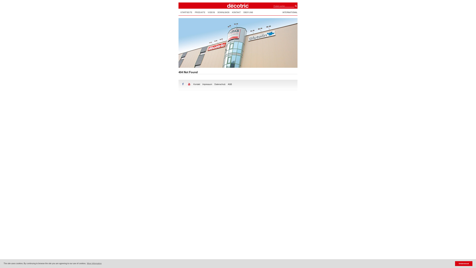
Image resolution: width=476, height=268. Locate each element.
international (290, 12)
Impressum (207, 84)
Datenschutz (219, 84)
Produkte (200, 12)
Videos (211, 12)
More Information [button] (94, 263)
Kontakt (236, 12)
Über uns (248, 12)
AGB (230, 84)
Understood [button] (464, 264)
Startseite (186, 12)
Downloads (224, 12)
